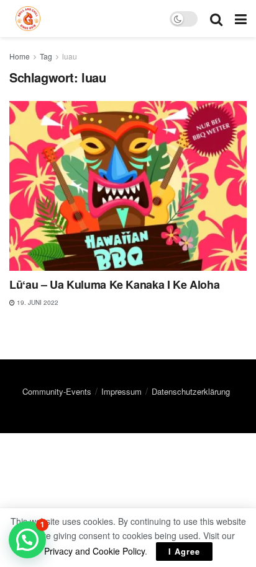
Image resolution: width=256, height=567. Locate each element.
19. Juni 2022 (36, 302)
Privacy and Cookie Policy (94, 551)
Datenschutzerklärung (191, 391)
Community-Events (56, 391)
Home (19, 56)
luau (69, 56)
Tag (46, 56)
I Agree (184, 551)
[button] (27, 539)
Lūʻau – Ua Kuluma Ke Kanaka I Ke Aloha (114, 284)
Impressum (121, 391)
